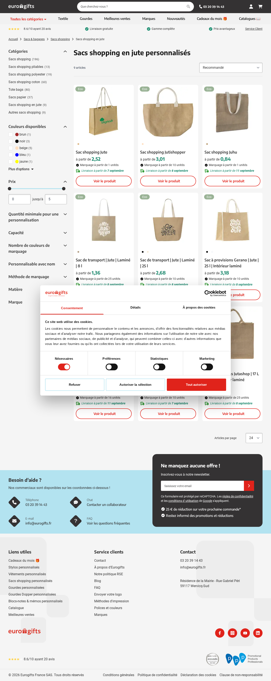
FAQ (97, 588)
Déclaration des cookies (198, 675)
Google (207, 501)
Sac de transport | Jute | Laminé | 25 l (167, 262)
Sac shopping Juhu (221, 152)
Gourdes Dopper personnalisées (32, 594)
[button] (65, 51)
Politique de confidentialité (157, 675)
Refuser (75, 384)
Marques (100, 615)
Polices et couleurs (108, 608)
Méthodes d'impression (111, 601)
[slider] (9, 188)
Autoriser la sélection (135, 384)
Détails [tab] (135, 307)
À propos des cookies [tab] (199, 307)
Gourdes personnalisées (26, 588)
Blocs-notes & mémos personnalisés (35, 601)
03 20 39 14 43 (213, 6)
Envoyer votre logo (108, 594)
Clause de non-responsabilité (241, 675)
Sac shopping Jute (91, 152)
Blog (97, 581)
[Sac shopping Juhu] (232, 112)
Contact (100, 561)
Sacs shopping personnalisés (30, 581)
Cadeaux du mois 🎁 (24, 561)
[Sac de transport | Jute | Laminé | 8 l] (104, 220)
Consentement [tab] (72, 308)
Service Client (254, 28)
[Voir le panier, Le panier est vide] (260, 6)
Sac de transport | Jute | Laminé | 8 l (103, 262)
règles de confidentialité (237, 496)
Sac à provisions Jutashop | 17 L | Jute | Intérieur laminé (232, 376)
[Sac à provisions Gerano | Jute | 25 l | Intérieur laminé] (232, 220)
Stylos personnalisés (23, 567)
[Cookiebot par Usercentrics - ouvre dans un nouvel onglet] (207, 293)
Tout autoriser (196, 384)
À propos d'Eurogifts (109, 567)
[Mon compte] (251, 6)
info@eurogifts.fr (193, 567)
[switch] (112, 367)
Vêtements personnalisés (27, 574)
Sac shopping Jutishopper (162, 152)
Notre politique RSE (108, 574)
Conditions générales (118, 675)
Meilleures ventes (21, 615)
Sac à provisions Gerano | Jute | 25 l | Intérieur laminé (232, 262)
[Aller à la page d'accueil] (21, 6)
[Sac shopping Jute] (104, 112)
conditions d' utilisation (183, 501)
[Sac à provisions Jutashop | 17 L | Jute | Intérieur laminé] (232, 334)
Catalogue (16, 608)
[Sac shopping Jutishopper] (168, 112)
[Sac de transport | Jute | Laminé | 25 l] (168, 220)
